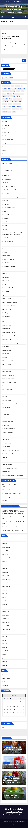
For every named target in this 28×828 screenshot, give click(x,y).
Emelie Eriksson (6, 255)
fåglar (4, 93)
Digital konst (5, 125)
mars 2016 (5, 554)
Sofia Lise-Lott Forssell (8, 421)
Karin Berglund (6, 312)
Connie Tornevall (6, 516)
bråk (9, 88)
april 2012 (4, 665)
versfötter (5, 111)
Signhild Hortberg (6, 407)
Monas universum (6, 371)
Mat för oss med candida (8, 139)
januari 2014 (5, 615)
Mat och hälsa (5, 353)
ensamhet (5, 91)
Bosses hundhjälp (6, 218)
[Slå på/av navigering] (13, 17)
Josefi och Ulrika (6, 309)
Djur (3, 128)
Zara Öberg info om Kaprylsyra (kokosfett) (12, 475)
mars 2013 (5, 650)
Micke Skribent (6, 368)
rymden (10, 103)
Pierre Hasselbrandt (7, 389)
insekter (9, 96)
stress (13, 106)
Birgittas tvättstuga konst (8, 207)
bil (21, 86)
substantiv (18, 106)
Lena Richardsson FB (7, 325)
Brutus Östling (5, 222)
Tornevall (4, 457)
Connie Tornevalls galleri (8, 241)
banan (12, 86)
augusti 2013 (5, 633)
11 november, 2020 (9, 751)
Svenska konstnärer (7, 436)
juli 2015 (4, 561)
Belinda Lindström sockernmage (10, 197)
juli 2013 (4, 636)
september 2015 (6, 557)
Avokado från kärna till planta (13, 526)
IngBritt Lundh (5, 295)
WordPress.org (6, 685)
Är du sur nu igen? (7, 497)
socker (9, 106)
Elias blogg (5, 252)
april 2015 (4, 568)
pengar (11, 101)
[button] (23, 16)
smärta (4, 106)
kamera (18, 96)
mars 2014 (5, 608)
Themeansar (22, 821)
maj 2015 (4, 565)
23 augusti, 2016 (9, 797)
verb (21, 109)
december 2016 (6, 543)
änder (14, 111)
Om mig (22, 824)
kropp (10, 98)
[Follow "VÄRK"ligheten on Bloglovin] (7, 77)
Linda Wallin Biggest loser (8, 332)
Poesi (3, 146)
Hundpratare (5, 291)
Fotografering (5, 132)
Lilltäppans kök (6, 328)
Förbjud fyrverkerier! (7, 489)
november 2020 (6, 540)
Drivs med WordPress (7, 821)
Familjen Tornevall (7, 270)
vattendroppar (15, 109)
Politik (4, 150)
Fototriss (18, 91)
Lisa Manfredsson (6, 339)
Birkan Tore (5, 211)
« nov (3, 719)
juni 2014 (4, 597)
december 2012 (6, 661)
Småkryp (4, 418)
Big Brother (5, 200)
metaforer (20, 98)
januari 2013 (5, 658)
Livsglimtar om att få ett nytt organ (10, 343)
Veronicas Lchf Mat (7, 471)
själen (19, 103)
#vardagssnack (6, 86)
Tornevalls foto (6, 461)
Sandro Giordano (6, 400)
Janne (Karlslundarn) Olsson (9, 302)
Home (6, 824)
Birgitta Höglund (6, 204)
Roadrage (4, 396)
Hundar (4, 96)
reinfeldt (5, 103)
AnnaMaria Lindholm (7, 179)
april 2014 (4, 604)
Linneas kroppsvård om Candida (10, 335)
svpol (4, 109)
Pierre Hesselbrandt (7, 393)
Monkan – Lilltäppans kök (8, 375)
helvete (18, 93)
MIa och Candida (6, 364)
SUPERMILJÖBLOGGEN (8, 428)
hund (23, 93)
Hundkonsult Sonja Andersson (9, 287)
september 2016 (6, 547)
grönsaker (9, 93)
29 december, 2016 (9, 767)
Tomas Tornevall (6, 446)
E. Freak (4, 248)
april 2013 (4, 647)
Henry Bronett (5, 280)
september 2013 (6, 629)
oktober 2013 (5, 625)
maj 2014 (4, 600)
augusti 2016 (5, 550)
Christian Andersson (7, 237)
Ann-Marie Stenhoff (7, 170)
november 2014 (6, 579)
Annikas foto (5, 182)
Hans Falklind (5, 277)
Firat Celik (5, 273)
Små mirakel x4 (6, 414)
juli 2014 (4, 593)
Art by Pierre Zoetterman (8, 186)
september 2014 (6, 586)
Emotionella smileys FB (8, 259)
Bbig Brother (5, 193)
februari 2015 (5, 575)
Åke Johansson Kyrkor (8, 163)
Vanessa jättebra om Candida (9, 468)
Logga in (4, 674)
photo (16, 101)
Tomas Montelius (6, 443)
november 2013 (6, 622)
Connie (18, 751)
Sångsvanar (5, 500)
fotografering (12, 91)
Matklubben (5, 357)
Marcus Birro (5, 346)
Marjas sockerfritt (6, 350)
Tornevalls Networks (7, 464)
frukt (23, 91)
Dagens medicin (6, 245)
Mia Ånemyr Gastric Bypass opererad (11, 360)
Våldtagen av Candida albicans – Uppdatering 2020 (12, 749)
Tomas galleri (5, 439)
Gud (14, 93)
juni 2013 (4, 640)
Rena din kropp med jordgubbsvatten (11, 493)
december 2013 (6, 618)
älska (10, 111)
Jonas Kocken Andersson (8, 305)
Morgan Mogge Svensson (8, 378)
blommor (5, 88)
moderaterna (5, 101)
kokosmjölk (5, 98)
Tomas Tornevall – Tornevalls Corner (11, 450)
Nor (3, 526)
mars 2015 (5, 572)
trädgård (9, 109)
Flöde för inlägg (6, 678)
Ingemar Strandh (6, 298)
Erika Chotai (5, 262)
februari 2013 (5, 654)
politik (20, 101)
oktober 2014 (5, 583)
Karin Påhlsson (6, 316)
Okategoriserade (6, 143)
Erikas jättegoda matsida (8, 266)
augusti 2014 (5, 590)
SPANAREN (5, 425)
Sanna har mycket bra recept (9, 403)
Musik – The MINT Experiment (9, 382)
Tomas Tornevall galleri (8, 453)
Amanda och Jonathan (8, 167)
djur (24, 88)
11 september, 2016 (10, 782)
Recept (4, 153)
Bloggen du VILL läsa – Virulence (10, 214)
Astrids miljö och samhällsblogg (10, 189)
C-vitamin (14, 88)
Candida (4, 33)
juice (14, 96)
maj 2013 (4, 643)
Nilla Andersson (6, 385)
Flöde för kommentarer (8, 681)
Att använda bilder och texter (16, 530)
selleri (14, 103)
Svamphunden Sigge (7, 432)
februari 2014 (5, 611)
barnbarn (17, 86)
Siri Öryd (4, 411)
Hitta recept (5, 284)
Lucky (15, 98)
